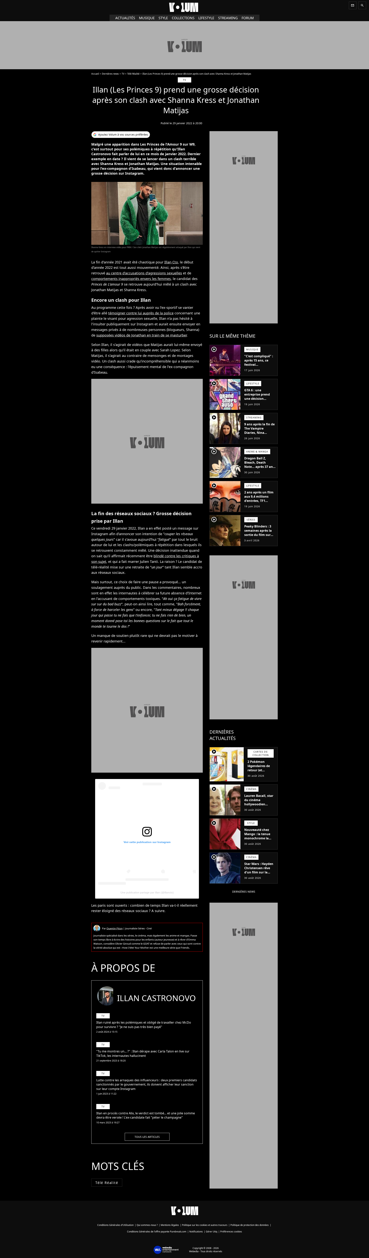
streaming (228, 18)
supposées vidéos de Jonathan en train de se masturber (141, 335)
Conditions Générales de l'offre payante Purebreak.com (156, 1231)
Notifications (196, 1231)
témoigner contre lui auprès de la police (141, 313)
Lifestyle (206, 18)
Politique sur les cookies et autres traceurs (204, 1225)
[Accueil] (184, 7)
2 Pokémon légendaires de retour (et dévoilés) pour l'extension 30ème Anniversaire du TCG (261, 774)
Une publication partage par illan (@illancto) (147, 892)
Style (163, 18)
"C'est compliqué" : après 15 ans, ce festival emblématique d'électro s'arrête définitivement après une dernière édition (258, 371)
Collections (183, 18)
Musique (147, 18)
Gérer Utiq (211, 1231)
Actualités (125, 18)
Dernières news (110, 73)
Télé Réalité (133, 73)
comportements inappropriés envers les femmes (131, 278)
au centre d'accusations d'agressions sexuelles (144, 273)
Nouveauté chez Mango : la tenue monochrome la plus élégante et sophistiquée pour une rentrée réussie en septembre (259, 842)
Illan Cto (171, 262)
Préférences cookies (231, 1231)
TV (123, 73)
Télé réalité (106, 1182)
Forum (248, 18)
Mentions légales (170, 1225)
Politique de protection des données (249, 1225)
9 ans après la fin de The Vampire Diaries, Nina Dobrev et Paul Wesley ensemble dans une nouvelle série (259, 437)
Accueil (95, 73)
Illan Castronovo (156, 997)
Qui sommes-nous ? (147, 1225)
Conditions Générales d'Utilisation (115, 1225)
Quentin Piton (114, 928)
